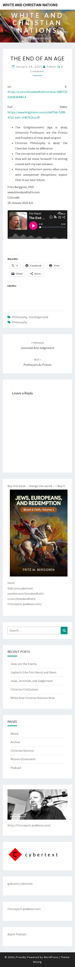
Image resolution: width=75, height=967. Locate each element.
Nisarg (37, 962)
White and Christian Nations (30, 4)
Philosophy (19, 317)
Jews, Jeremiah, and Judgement (32, 681)
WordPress (51, 957)
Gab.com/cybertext (20, 588)
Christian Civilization (24, 689)
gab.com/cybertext (20, 883)
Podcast (16, 768)
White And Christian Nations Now (32, 698)
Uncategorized (38, 317)
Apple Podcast (17, 934)
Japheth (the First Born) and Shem (33, 672)
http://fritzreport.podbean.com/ (29, 825)
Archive (15, 742)
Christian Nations (22, 750)
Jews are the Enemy (24, 664)
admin (51, 66)
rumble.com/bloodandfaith (26, 593)
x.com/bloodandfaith (21, 599)
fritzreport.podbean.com (24, 909)
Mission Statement (23, 759)
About (15, 733)
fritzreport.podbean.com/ (25, 604)
